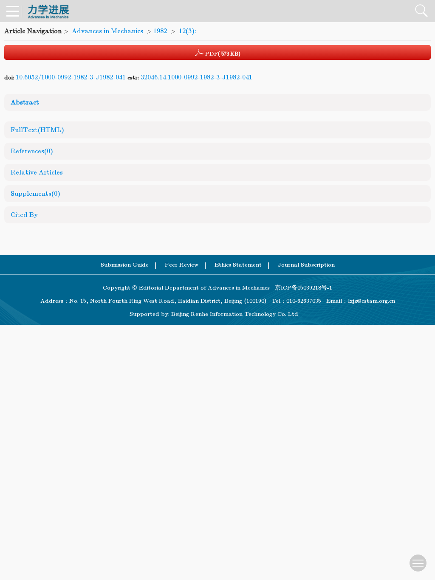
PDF (221, 53)
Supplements (35, 193)
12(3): (188, 31)
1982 (160, 31)
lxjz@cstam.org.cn (371, 300)
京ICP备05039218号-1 (301, 287)
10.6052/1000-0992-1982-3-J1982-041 (71, 77)
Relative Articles (37, 172)
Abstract (25, 102)
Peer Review (181, 264)
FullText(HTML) (37, 130)
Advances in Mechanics (107, 31)
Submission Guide (125, 264)
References (32, 151)
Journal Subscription (306, 264)
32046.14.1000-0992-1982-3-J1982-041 (196, 77)
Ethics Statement (238, 264)
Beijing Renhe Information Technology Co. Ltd (234, 314)
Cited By (24, 215)
